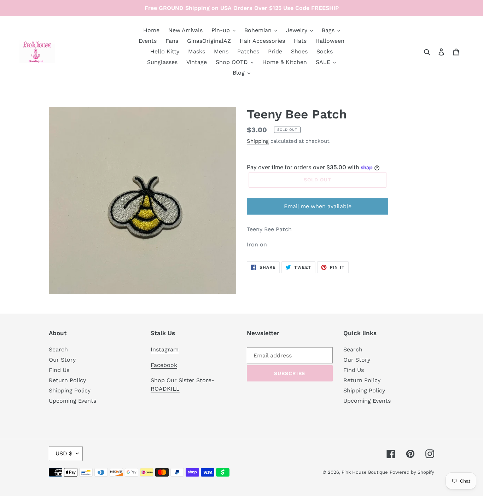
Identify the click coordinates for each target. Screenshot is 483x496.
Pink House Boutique (365, 472)
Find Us (59, 370)
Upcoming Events (72, 400)
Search (58, 349)
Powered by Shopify (412, 472)
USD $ (64, 453)
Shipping (258, 141)
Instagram (165, 349)
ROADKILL (165, 388)
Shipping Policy (70, 390)
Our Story (62, 359)
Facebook (164, 365)
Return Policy (67, 380)
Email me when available (317, 206)
